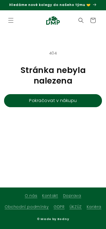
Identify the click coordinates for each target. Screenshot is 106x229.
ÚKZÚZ (76, 206)
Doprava (72, 195)
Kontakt (50, 195)
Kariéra (94, 206)
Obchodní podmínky (27, 206)
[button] (11, 20)
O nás (31, 195)
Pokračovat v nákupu (53, 100)
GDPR (59, 206)
